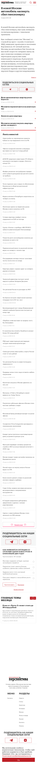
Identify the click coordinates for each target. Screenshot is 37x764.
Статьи (21, 701)
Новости (33, 77)
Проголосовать (9, 585)
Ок (18, 759)
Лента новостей (10, 134)
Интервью (22, 708)
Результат (21, 584)
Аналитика (22, 705)
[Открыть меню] (34, 2)
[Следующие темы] (34, 598)
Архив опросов (18, 589)
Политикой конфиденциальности (16, 755)
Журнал (21, 719)
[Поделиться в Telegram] (10, 89)
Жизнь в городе (23, 715)
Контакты (10, 698)
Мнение (21, 712)
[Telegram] (12, 542)
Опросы (21, 726)
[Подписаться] (27, 89)
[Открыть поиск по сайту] (30, 2)
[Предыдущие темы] (31, 598)
